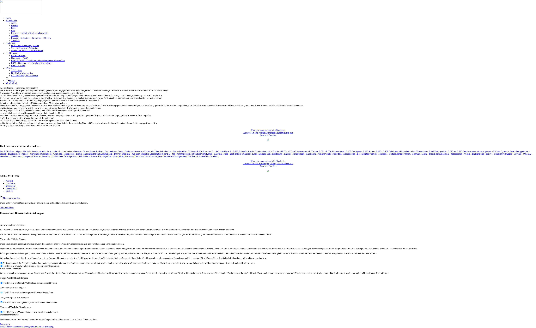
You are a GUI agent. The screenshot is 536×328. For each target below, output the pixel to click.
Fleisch (3, 154)
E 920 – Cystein (500, 151)
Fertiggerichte (522, 151)
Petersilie (46, 156)
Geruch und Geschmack (41, 154)
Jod (173, 154)
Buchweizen (110, 151)
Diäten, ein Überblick (153, 151)
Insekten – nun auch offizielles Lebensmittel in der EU (146, 154)
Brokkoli (93, 151)
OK (1, 207)
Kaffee (209, 154)
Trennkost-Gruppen (153, 156)
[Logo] (21, 13)
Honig (79, 154)
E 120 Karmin (203, 151)
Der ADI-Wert (6, 151)
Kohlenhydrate (324, 154)
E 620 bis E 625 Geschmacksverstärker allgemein (469, 151)
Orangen (27, 156)
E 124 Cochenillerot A (221, 151)
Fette (512, 151)
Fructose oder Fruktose (18, 154)
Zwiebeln (214, 156)
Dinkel (168, 151)
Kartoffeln (337, 154)
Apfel (43, 151)
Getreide (182, 151)
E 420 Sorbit (368, 151)
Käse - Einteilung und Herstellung (267, 154)
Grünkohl (57, 154)
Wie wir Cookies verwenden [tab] (12, 225)
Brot (101, 151)
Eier (175, 151)
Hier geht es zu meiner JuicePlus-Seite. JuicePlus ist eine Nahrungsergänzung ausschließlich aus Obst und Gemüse (268, 132)
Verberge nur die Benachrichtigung (38, 326)
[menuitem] (271, 18)
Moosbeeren (456, 154)
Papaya (489, 154)
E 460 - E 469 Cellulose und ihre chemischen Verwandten (401, 151)
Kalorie (287, 154)
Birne (85, 151)
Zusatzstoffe (202, 156)
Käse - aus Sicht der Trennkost (236, 154)
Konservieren (349, 154)
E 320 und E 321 (280, 151)
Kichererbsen (298, 154)
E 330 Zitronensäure (298, 151)
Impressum (5, 324)
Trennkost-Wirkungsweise (174, 156)
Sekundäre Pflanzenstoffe (90, 156)
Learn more (8, 207)
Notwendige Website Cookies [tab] (13, 239)
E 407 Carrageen (353, 151)
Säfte (121, 156)
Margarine (383, 154)
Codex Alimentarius (134, 151)
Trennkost (138, 156)
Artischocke (52, 151)
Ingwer (117, 154)
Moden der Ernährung (439, 154)
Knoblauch (311, 154)
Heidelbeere (69, 154)
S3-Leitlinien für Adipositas (64, 156)
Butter (121, 151)
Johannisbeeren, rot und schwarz (191, 154)
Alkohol (26, 151)
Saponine (107, 156)
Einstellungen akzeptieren (11, 326)
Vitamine (191, 156)
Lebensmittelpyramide (367, 154)
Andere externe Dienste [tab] (10, 268)
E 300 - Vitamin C (262, 151)
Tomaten (129, 156)
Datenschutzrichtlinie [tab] (9, 315)
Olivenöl (518, 154)
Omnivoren (16, 156)
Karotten (218, 154)
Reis (115, 156)
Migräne (416, 154)
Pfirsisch (36, 156)
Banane (78, 151)
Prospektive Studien (503, 154)
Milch (424, 154)
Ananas (35, 151)
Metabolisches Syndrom (400, 154)
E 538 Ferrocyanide (437, 151)
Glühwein (192, 151)
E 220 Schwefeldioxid (243, 151)
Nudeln (467, 154)
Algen (18, 151)
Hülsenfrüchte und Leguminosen (97, 154)
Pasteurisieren (478, 154)
